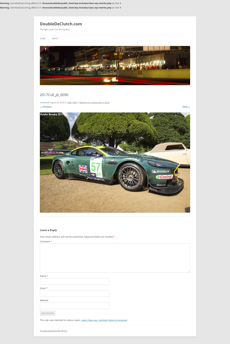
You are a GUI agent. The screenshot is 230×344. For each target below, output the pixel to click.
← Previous (46, 106)
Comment (46, 241)
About (55, 38)
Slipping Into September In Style (94, 102)
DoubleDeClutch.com (61, 24)
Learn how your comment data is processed (104, 320)
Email (44, 288)
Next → (186, 106)
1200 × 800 (72, 102)
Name (44, 276)
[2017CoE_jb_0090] (115, 162)
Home (43, 38)
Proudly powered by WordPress (53, 330)
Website (44, 300)
